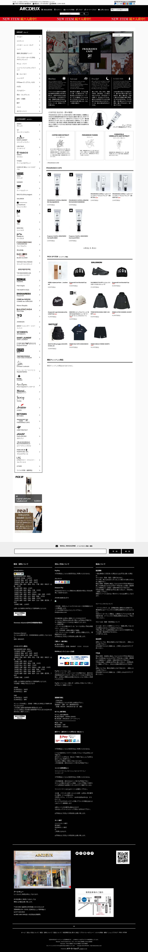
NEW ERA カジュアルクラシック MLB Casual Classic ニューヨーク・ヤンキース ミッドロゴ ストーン (79, 313)
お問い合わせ (104, 9)
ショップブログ (112, 932)
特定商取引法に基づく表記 (71, 932)
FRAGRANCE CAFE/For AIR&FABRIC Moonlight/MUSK (57, 201)
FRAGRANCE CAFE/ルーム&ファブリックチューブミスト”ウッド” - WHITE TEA (101, 195)
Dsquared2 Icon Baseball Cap (77, 282)
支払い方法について (32, 932)
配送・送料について (46, 932)
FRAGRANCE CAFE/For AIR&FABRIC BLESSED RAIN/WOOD (78, 201)
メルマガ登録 (70, 9)
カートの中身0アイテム (120, 9)
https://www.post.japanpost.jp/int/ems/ (26, 626)
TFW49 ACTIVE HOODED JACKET (122, 312)
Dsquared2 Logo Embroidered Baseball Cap (57, 313)
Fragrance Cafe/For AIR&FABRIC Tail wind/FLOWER (56, 237)
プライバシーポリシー (86, 932)
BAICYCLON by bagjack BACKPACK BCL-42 (57, 345)
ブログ (80, 9)
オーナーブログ (91, 9)
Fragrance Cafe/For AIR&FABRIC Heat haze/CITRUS (78, 237)
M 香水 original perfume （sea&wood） (58, 283)
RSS (120, 932)
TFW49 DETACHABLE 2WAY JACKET (100, 313)
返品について (57, 932)
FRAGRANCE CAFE (53, 163)
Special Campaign (74, 19)
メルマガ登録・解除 (101, 932)
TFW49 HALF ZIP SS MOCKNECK (78, 344)
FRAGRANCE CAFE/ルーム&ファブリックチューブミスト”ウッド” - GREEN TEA (122, 195)
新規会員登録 (48, 9)
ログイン (59, 9)
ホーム (48, 30)
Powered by (63, 948)
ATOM (125, 932)
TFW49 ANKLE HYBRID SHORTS (100, 344)
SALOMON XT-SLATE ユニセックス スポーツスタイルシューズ (100, 283)
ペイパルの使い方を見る (62, 688)
